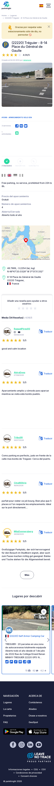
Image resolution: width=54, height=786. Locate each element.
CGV (43, 769)
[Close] (49, 26)
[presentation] (5, 85)
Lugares (13, 15)
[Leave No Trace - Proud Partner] (39, 757)
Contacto (34, 166)
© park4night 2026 (12, 781)
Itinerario (7, 166)
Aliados (33, 709)
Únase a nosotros (38, 715)
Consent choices (29, 776)
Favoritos (20, 166)
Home (4, 15)
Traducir (48, 331)
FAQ (5, 722)
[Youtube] (19, 332)
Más (27, 575)
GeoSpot (33, 722)
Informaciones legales (19, 769)
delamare (27, 60)
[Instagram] (15, 332)
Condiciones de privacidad (29, 773)
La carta (7, 709)
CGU (36, 769)
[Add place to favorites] (44, 611)
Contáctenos (35, 702)
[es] (41, 5)
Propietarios (9, 715)
